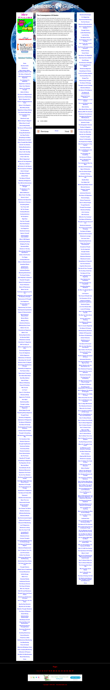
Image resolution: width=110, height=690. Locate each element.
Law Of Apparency (24, 525)
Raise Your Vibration (25, 86)
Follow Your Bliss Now (85, 132)
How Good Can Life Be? (85, 57)
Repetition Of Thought (24, 484)
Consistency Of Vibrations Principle (24, 365)
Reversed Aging (85, 197)
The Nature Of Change (85, 328)
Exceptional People (85, 246)
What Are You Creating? (85, 217)
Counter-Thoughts (24, 538)
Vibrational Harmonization (85, 233)
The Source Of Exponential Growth (25, 478)
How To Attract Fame (85, 427)
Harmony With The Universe (85, 111)
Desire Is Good (25, 197)
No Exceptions (24, 216)
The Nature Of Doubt (24, 178)
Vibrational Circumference (85, 114)
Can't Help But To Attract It (25, 277)
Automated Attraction (85, 359)
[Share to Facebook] (45, 121)
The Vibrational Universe (85, 406)
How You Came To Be (24, 530)
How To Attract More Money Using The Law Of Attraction (85, 482)
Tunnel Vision (85, 53)
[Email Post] (38, 121)
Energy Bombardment (24, 132)
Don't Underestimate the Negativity (25, 77)
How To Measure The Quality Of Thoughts (85, 391)
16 (70, 671)
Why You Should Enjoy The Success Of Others (85, 545)
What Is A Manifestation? (24, 262)
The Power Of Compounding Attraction (85, 47)
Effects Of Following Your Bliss (24, 347)
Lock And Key (85, 35)
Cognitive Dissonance (85, 266)
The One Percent (85, 22)
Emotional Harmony (25, 323)
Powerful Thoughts (25, 279)
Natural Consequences (25, 282)
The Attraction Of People (85, 62)
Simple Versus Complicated (25, 569)
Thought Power (25, 415)
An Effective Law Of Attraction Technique (85, 448)
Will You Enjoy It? (24, 344)
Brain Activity (85, 106)
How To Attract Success (85, 425)
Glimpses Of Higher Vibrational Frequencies (85, 301)
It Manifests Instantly (24, 339)
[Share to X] (44, 121)
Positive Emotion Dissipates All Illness (85, 356)
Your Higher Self (85, 182)
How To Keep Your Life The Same (25, 601)
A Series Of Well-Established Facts (24, 102)
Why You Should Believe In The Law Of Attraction (85, 415)
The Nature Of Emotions (85, 219)
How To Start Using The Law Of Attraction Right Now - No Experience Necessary (85, 497)
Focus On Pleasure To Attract (85, 492)
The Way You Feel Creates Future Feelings (85, 381)
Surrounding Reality (25, 125)
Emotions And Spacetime (24, 199)
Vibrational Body (24, 394)
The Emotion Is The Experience (25, 189)
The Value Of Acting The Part (85, 575)
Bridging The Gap (24, 244)
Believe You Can (25, 327)
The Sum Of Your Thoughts (85, 268)
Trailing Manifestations (25, 147)
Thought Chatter (85, 251)
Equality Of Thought (25, 458)
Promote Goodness (25, 451)
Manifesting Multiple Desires (85, 184)
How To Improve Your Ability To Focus (85, 394)
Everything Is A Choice (85, 71)
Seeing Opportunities (24, 335)
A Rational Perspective (24, 520)
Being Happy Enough (24, 410)
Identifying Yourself (25, 619)
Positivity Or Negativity (25, 417)
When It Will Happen (25, 239)
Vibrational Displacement (24, 547)
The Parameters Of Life (85, 298)
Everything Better (24, 204)
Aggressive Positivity (24, 397)
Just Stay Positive (24, 135)
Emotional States (85, 304)
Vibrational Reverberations (85, 24)
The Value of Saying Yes (25, 74)
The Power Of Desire (85, 147)
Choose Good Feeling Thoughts (85, 353)
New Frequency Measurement (25, 315)
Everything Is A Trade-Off (85, 261)
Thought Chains (85, 30)
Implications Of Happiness (25, 419)
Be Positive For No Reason (25, 166)
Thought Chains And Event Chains (25, 594)
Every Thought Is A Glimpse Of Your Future (85, 411)
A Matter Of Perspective (85, 333)
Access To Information (85, 139)
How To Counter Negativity (85, 325)
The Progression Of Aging (85, 141)
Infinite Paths (24, 175)
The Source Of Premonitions (25, 128)
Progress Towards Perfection (85, 190)
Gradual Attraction (85, 254)
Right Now (24, 218)
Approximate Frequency (25, 373)
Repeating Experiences (85, 240)
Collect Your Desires (25, 555)
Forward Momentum (25, 571)
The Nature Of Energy (85, 83)
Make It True (25, 332)
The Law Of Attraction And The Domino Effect (85, 521)
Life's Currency (85, 212)
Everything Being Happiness (24, 412)
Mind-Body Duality (24, 107)
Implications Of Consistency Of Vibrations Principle (24, 296)
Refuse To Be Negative (25, 105)
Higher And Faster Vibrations (85, 96)
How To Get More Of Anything (85, 508)
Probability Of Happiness (24, 368)
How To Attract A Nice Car (85, 560)
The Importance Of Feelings (85, 550)
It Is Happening (85, 17)
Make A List (25, 576)
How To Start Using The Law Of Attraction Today (85, 527)
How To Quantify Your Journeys (85, 573)
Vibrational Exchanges (85, 14)
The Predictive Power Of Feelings (85, 40)
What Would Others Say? (85, 109)
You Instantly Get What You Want (85, 163)
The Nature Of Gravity (24, 424)
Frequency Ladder (24, 637)
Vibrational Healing (85, 209)
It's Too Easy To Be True (85, 270)
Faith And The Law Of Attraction (85, 465)
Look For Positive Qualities (85, 73)
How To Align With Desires (85, 403)
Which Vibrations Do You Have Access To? (85, 366)
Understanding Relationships (25, 616)
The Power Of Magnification (25, 94)
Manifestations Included (24, 139)
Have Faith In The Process (85, 349)
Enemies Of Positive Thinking (85, 319)
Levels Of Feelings (85, 309)
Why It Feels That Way (24, 195)
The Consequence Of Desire (25, 168)
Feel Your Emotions (85, 263)
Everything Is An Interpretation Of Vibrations (85, 387)
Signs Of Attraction (85, 169)
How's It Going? (25, 171)
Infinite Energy (24, 574)
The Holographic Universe (85, 124)
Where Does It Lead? (24, 123)
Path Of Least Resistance (24, 591)
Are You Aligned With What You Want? (85, 538)
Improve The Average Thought (24, 89)
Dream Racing (24, 613)
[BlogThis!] (42, 121)
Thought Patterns (24, 567)
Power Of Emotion (24, 284)
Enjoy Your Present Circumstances (85, 244)
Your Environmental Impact (25, 518)
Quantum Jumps (85, 122)
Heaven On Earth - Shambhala (24, 505)
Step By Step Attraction (25, 604)
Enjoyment (24, 495)
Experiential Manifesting (85, 19)
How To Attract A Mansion (85, 562)
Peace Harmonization (24, 453)
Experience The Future (25, 472)
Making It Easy (24, 320)
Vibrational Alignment (85, 68)
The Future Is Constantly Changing (85, 228)
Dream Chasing (85, 50)
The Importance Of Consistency (85, 378)
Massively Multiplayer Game (25, 647)
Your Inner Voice (85, 238)
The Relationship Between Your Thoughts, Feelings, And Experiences (85, 579)
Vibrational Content (85, 258)
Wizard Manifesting (25, 656)
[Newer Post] (43, 131)
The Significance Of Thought (25, 186)
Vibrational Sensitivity (85, 374)
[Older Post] (69, 131)
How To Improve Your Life (24, 550)
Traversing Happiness (24, 350)
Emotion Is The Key (25, 248)
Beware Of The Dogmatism (25, 161)
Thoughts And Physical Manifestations (85, 117)
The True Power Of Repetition (24, 304)
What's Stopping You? (24, 99)
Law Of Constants (24, 552)
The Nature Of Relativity (25, 422)
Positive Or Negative (85, 127)
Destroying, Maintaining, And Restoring (24, 558)
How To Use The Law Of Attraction (85, 44)
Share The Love (25, 500)
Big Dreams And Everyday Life (85, 177)
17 (72, 671)
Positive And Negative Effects (85, 65)
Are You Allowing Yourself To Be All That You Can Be (85, 531)
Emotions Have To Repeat (24, 362)
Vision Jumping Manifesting (25, 649)
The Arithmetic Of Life (24, 467)
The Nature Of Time (85, 273)
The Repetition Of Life (24, 463)
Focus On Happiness (24, 352)
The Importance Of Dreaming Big (24, 436)
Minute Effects (24, 318)
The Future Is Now (24, 370)
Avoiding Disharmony (24, 632)
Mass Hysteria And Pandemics (85, 280)
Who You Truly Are (24, 588)
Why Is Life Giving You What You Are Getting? (85, 512)
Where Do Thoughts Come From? (85, 445)
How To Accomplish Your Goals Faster (85, 542)
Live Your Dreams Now (85, 306)
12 (59, 671)
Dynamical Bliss (25, 246)
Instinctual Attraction (85, 193)
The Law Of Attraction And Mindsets (85, 104)
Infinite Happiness (24, 355)
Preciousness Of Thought (24, 299)
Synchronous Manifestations (25, 267)
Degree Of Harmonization (24, 312)
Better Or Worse (25, 92)
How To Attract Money (85, 433)
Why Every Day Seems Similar (85, 569)
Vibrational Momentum (24, 470)
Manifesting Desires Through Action (25, 626)
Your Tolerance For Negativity (25, 80)
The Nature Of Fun (85, 37)
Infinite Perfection (85, 337)
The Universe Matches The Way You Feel (85, 362)
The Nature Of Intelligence (85, 90)
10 (54, 671)
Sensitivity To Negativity (24, 342)
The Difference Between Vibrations (85, 323)
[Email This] (41, 121)
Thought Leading (24, 404)
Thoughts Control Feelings (85, 85)
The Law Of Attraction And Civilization (85, 150)
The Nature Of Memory (24, 611)
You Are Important (85, 249)
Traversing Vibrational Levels (24, 630)
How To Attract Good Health (85, 420)
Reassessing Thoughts (85, 80)
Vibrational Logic (24, 118)
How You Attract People (85, 171)
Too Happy (24, 257)
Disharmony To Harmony (24, 357)
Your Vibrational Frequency (85, 368)
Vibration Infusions (25, 510)
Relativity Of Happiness (25, 180)
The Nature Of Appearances (85, 129)
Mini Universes (85, 214)
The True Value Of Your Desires (85, 515)
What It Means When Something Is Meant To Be (24, 71)
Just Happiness (25, 228)
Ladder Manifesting (85, 32)
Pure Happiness (25, 301)
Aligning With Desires (85, 456)
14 (64, 671)
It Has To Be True (24, 156)
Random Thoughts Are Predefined (85, 283)
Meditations (25, 68)
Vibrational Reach (24, 515)
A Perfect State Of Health (24, 430)
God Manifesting (24, 642)
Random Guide (25, 65)
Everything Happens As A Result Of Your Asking (85, 504)
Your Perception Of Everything (85, 154)
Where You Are (24, 289)
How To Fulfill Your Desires (85, 548)
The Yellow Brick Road (24, 375)
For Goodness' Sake (25, 439)
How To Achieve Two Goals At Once (85, 461)
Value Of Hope (24, 380)
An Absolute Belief (24, 337)
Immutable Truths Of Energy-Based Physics (24, 481)
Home (56, 131)
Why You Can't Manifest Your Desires (85, 347)
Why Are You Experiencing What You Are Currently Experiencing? (85, 556)
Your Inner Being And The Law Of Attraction (85, 489)
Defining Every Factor (24, 325)
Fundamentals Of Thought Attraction (25, 427)
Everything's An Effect (24, 137)
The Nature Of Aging (85, 231)
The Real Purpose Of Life (85, 441)
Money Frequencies (85, 200)
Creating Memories (24, 259)
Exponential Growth (25, 502)
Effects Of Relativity (25, 382)
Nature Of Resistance (24, 287)
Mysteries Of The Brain (25, 606)
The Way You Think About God (85, 315)
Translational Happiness (24, 330)
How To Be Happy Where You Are (85, 312)
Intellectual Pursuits (25, 581)
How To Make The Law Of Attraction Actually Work (85, 485)
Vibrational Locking (25, 527)
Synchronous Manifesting (24, 96)
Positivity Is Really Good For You (24, 292)
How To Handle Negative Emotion (85, 27)
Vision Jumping (85, 453)
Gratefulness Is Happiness (25, 490)
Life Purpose (85, 293)
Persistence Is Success (25, 202)
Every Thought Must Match (25, 142)
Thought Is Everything (24, 433)
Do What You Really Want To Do (85, 290)
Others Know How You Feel (85, 397)
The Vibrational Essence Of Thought (85, 475)
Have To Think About (24, 392)
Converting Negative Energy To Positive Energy (25, 541)
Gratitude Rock (85, 518)
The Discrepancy (24, 130)
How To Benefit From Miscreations (85, 160)
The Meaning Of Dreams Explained (85, 501)
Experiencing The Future (24, 307)
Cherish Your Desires (24, 144)
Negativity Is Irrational (24, 83)
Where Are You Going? (85, 408)
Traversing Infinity (24, 448)
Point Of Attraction (24, 223)
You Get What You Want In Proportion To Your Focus (85, 534)
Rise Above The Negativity (85, 55)
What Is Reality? (85, 468)
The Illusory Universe (24, 583)
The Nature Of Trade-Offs (24, 492)
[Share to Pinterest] (46, 121)
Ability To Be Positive (24, 254)
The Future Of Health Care (85, 295)
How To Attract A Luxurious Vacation (85, 439)
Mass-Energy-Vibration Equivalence (25, 252)
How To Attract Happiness (85, 422)
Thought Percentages (85, 207)
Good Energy (85, 60)
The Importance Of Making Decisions (85, 478)
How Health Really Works (24, 112)
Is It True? (24, 390)
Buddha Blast (85, 179)
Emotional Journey (25, 230)
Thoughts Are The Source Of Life (85, 222)
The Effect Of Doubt (25, 173)
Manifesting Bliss (24, 402)
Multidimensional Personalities (85, 341)
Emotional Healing (24, 446)
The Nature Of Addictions (85, 335)
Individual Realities (25, 270)
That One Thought (24, 221)
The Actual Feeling (24, 275)
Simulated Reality (24, 579)
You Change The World (25, 508)
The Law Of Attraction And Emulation (85, 400)
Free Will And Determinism (24, 183)
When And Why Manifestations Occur (85, 430)
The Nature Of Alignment (85, 195)
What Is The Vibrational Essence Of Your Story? (85, 471)
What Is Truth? (85, 553)
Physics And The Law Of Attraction (85, 372)
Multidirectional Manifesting (25, 640)
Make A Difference (24, 192)
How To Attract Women (85, 418)
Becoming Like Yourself (25, 360)
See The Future (25, 455)
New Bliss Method (24, 378)
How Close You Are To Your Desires (85, 144)
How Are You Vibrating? (85, 134)
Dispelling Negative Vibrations (85, 287)
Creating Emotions (24, 214)
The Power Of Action (24, 586)
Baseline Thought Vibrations (24, 608)
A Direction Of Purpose (25, 652)
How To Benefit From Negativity (85, 276)
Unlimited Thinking (85, 173)
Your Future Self (25, 206)
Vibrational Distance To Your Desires (85, 100)
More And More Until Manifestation (25, 622)
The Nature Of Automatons (85, 166)
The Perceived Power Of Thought (25, 487)
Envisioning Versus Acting (24, 561)
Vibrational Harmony (85, 256)
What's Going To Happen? (24, 120)
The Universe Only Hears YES (85, 565)
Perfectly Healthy (24, 226)
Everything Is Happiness (24, 460)
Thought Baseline (85, 205)
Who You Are (24, 387)
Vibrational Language (85, 458)
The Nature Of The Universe (85, 524)
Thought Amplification (24, 443)
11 (56, 671)
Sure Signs (24, 399)
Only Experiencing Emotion (25, 309)
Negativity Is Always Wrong (25, 110)
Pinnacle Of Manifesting (25, 522)
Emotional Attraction (24, 154)
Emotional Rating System (85, 120)
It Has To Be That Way (24, 151)
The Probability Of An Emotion (24, 115)
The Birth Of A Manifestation (25, 654)
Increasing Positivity (24, 241)
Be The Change (25, 209)
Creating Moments (24, 211)
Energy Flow (85, 78)
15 (67, 671)
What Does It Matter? (24, 163)
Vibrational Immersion (85, 225)
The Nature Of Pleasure (85, 384)
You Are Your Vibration (24, 474)
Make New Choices (25, 149)
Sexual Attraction (24, 635)
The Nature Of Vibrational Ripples (24, 545)
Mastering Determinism (25, 272)
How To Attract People (85, 202)
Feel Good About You (85, 75)
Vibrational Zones (24, 535)
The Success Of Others (85, 157)
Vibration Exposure (25, 441)
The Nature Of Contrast (85, 343)
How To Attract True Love (85, 435)
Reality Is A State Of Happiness (25, 407)
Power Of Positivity (25, 385)
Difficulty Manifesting (24, 513)
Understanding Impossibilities (25, 236)
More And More (25, 465)
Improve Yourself (24, 233)
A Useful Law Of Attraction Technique (24, 597)
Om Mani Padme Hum (85, 451)
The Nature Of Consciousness (85, 93)
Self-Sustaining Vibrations (85, 330)
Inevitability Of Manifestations (25, 533)
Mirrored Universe (85, 187)
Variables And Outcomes (24, 497)
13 (62, 671)
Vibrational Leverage (85, 236)
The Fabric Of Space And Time (24, 564)
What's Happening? (25, 159)
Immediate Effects (24, 264)
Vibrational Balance (85, 87)
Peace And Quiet (25, 644)
